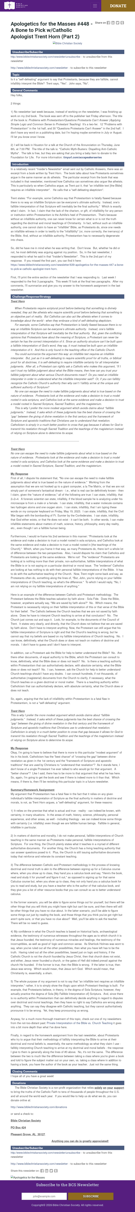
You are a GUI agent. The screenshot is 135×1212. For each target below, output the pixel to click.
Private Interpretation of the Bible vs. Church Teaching (79, 1023)
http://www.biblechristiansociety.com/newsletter (39, 68)
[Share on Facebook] (109, 22)
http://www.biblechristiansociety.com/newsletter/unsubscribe (45, 57)
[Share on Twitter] (118, 22)
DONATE (118, 5)
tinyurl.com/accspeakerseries (82, 157)
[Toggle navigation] (95, 5)
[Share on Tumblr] (122, 22)
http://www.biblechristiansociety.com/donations (39, 1107)
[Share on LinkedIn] (113, 22)
